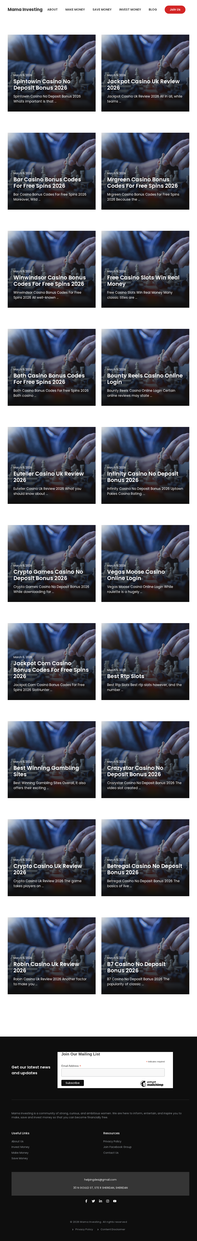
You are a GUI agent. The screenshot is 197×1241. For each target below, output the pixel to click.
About (52, 10)
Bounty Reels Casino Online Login (145, 379)
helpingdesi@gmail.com (100, 1180)
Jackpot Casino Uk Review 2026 (143, 85)
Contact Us (111, 1153)
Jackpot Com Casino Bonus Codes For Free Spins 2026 (51, 670)
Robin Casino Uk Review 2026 (46, 967)
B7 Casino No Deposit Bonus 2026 (136, 967)
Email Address (71, 1066)
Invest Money (130, 10)
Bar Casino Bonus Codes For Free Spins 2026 (47, 183)
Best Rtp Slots (125, 676)
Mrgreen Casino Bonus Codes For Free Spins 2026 (142, 183)
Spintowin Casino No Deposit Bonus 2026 (41, 85)
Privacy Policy (112, 1141)
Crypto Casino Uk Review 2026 (47, 869)
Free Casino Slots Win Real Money (143, 281)
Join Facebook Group (117, 1147)
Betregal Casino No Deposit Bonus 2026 (144, 869)
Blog (153, 10)
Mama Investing (25, 10)
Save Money (102, 10)
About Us (17, 1141)
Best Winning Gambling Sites (46, 771)
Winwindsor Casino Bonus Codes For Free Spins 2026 (49, 281)
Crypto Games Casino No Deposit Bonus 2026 (48, 575)
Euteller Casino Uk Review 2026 (48, 477)
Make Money (75, 10)
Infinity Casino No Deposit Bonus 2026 (142, 477)
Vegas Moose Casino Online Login (136, 575)
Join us (175, 10)
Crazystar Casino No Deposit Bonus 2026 (135, 771)
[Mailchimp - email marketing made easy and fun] (152, 1086)
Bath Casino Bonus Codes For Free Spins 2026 (49, 379)
